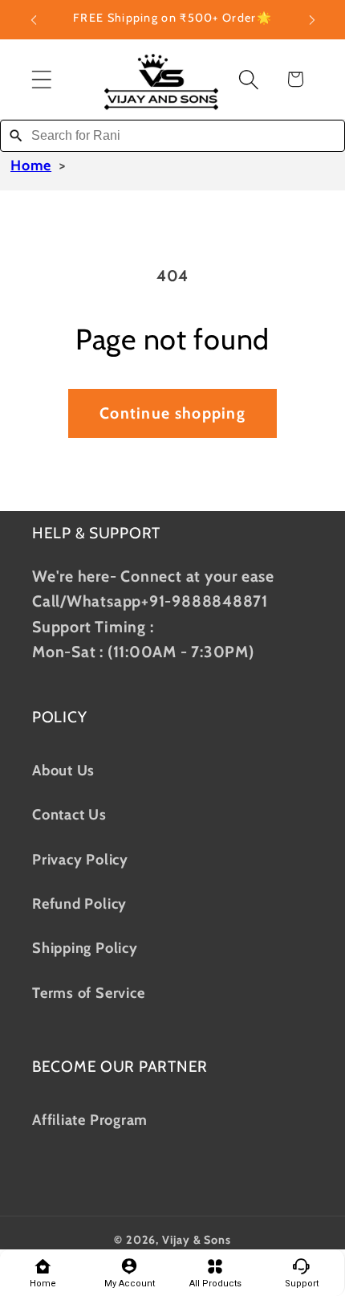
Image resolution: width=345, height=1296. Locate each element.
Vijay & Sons (196, 1240)
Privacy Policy (80, 859)
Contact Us (69, 814)
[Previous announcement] (33, 20)
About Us (63, 770)
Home (30, 165)
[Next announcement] (312, 20)
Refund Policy (79, 903)
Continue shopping (172, 413)
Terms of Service (88, 992)
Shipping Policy (85, 947)
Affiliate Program (90, 1119)
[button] (41, 79)
